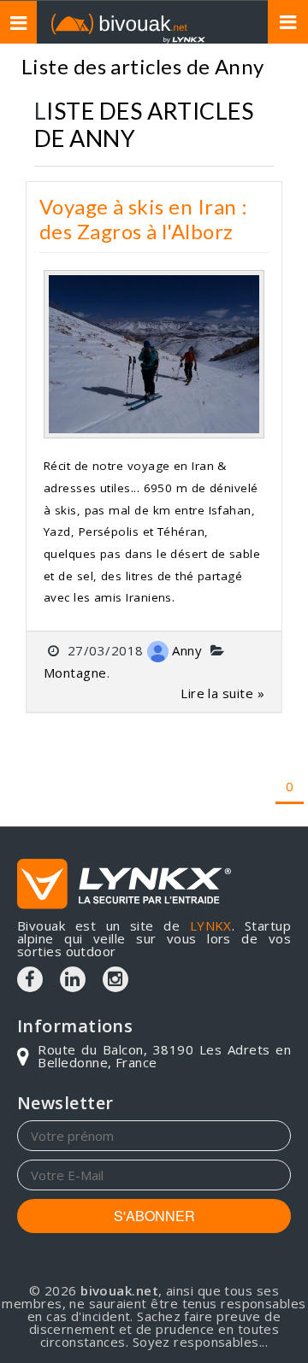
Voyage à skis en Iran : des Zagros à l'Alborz (143, 219)
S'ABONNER (154, 1215)
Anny (187, 650)
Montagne (75, 672)
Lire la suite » (222, 693)
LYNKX (211, 925)
